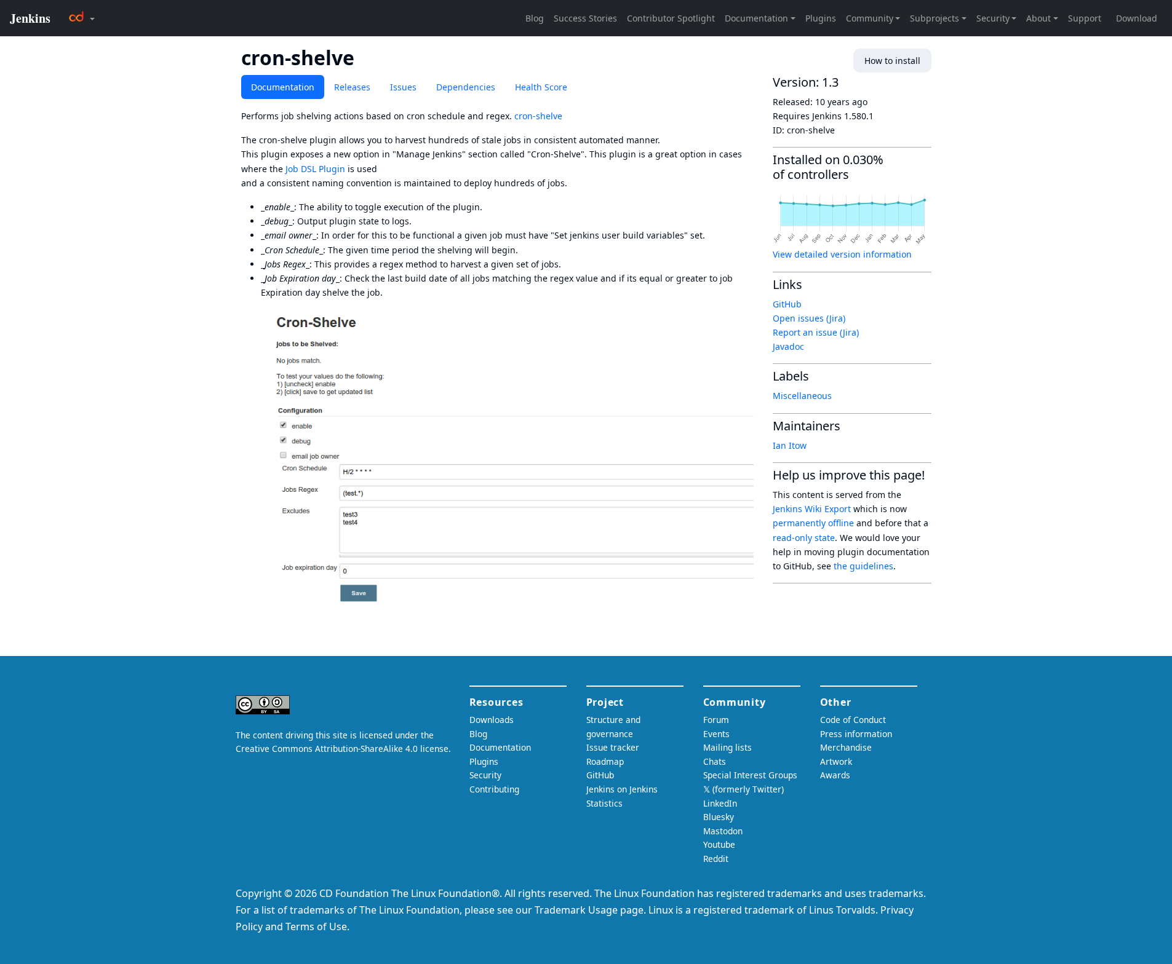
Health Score (541, 87)
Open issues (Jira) (809, 318)
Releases (352, 87)
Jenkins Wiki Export (812, 509)
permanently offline (813, 523)
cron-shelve (538, 116)
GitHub (787, 304)
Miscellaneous (802, 395)
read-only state (804, 537)
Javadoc (788, 346)
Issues (403, 87)
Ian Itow (790, 445)
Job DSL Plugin (315, 169)
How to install (892, 60)
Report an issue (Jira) (816, 332)
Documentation (282, 87)
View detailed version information (842, 254)
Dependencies (465, 87)
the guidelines (863, 566)
